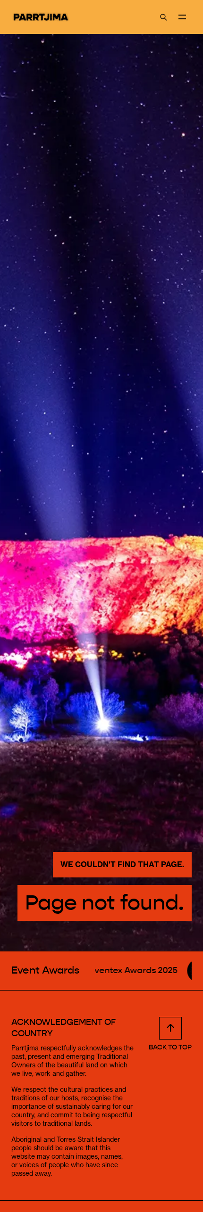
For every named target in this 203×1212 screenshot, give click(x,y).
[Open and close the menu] (182, 17)
